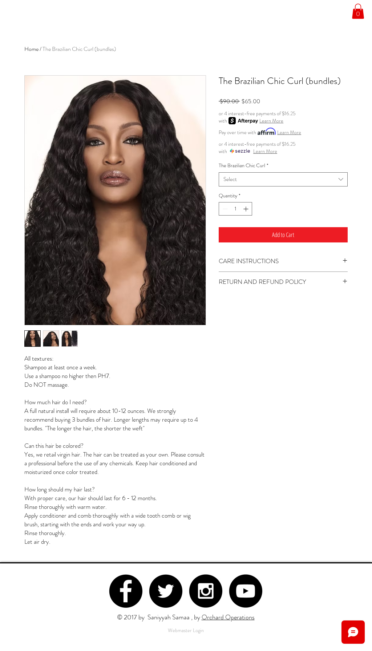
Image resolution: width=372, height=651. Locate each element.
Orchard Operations (228, 617)
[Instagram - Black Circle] (205, 591)
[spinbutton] (235, 208)
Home (31, 49)
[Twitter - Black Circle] (165, 591)
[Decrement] (224, 208)
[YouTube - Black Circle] (245, 591)
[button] (358, 11)
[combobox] (283, 179)
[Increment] (246, 208)
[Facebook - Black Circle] (125, 591)
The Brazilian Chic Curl (243, 165)
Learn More (271, 120)
